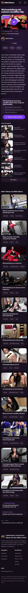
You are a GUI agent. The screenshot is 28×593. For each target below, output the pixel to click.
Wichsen (16, 368)
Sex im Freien (19, 216)
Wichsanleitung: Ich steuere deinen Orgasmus (14, 288)
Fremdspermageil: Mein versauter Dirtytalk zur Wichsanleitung (13, 465)
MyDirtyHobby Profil (7, 571)
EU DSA (17, 564)
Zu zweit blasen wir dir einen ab (13, 389)
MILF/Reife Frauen (14, 343)
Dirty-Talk (6, 216)
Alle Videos (14, 179)
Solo (17, 242)
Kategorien (4, 559)
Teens (12, 47)
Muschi (19, 47)
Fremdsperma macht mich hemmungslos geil (11, 438)
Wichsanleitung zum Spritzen (12, 263)
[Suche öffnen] (20, 2)
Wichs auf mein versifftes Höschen (14, 413)
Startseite (4, 553)
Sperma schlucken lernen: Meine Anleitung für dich (13, 211)
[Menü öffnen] (25, 2)
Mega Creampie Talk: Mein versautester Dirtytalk (11, 237)
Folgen (20, 43)
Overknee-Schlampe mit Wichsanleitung (10, 314)
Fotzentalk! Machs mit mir (11, 364)
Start (2, 520)
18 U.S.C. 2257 (19, 559)
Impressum (18, 553)
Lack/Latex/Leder (14, 266)
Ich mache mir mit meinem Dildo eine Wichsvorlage (13, 491)
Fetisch (5, 47)
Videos (6, 520)
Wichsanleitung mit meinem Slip (13, 340)
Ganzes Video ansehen (16, 117)
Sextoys (12, 495)
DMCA (17, 561)
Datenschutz (18, 556)
